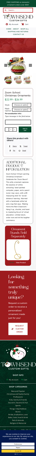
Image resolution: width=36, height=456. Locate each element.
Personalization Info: (13, 113)
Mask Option (8, 109)
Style (7, 105)
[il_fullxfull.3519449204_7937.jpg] (18, 240)
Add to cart (25, 129)
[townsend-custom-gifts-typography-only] (18, 13)
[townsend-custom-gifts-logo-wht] (18, 341)
